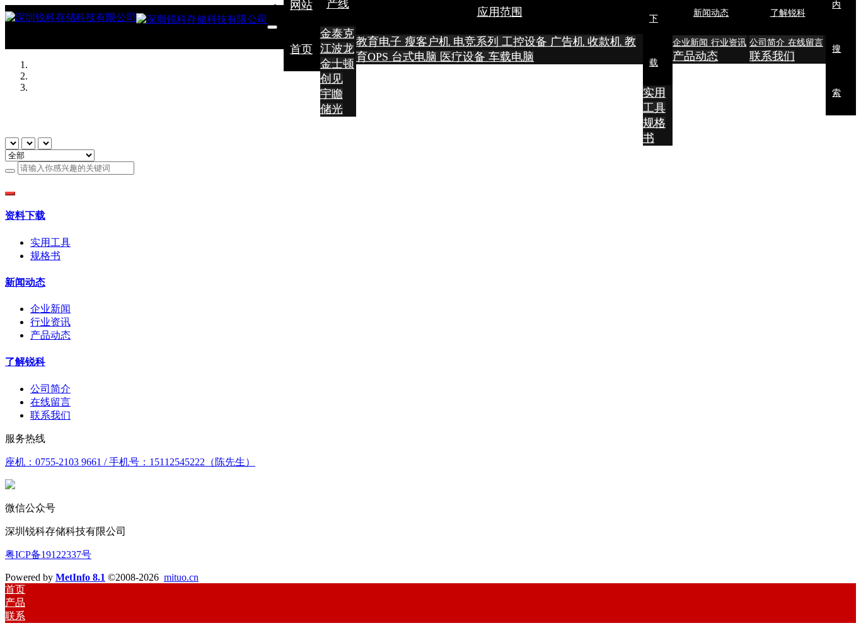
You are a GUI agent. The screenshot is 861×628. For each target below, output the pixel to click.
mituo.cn (181, 577)
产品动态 (50, 335)
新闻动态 (25, 282)
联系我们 (50, 415)
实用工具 (50, 242)
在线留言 (50, 402)
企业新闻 (50, 308)
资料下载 (25, 215)
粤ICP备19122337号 (48, 554)
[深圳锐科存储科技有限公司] (136, 27)
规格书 (45, 255)
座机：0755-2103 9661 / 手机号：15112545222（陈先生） (130, 461)
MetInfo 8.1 (80, 577)
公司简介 (50, 388)
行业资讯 (50, 322)
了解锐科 (25, 361)
